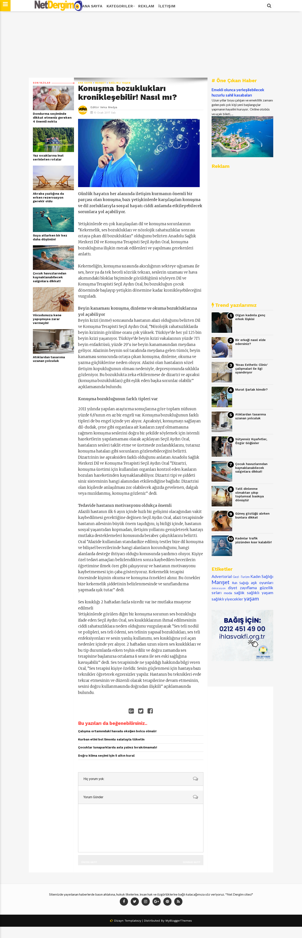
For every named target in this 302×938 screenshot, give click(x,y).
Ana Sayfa (92, 6)
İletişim (166, 6)
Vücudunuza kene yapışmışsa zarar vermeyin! (47, 319)
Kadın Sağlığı (261, 576)
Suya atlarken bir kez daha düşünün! (50, 237)
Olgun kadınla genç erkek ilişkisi (250, 317)
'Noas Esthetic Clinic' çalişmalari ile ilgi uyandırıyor (251, 368)
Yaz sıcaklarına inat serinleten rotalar (48, 157)
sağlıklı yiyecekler (227, 599)
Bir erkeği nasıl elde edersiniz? (250, 342)
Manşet (100, 83)
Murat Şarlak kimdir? (251, 389)
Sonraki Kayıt (191, 862)
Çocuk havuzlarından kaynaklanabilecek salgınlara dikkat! (49, 277)
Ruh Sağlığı (240, 583)
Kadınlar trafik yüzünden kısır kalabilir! (253, 540)
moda (228, 593)
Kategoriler (119, 6)
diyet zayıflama (242, 587)
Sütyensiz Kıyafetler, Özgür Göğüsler (251, 441)
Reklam (146, 6)
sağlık (239, 592)
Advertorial (222, 576)
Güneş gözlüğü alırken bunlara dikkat (252, 515)
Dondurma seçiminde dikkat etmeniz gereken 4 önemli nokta (52, 117)
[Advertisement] (151, 44)
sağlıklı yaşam (120, 83)
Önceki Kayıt (89, 862)
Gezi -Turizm (241, 577)
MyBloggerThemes (178, 920)
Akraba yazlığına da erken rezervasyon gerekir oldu (48, 197)
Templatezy (132, 920)
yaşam (251, 598)
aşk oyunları (262, 582)
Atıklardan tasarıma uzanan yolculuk (49, 359)
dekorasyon (219, 588)
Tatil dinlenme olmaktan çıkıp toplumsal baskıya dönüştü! (249, 494)
